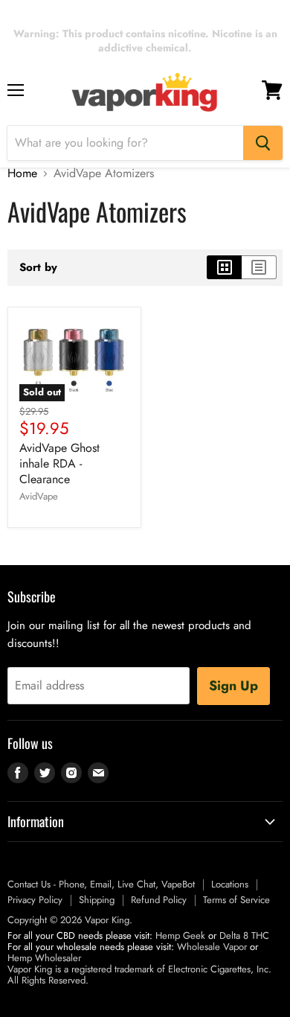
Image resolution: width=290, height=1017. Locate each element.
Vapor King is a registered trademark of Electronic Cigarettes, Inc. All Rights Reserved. (139, 974)
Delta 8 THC (244, 935)
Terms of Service (236, 900)
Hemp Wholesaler (44, 958)
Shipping (97, 900)
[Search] (263, 143)
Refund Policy (159, 900)
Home (22, 173)
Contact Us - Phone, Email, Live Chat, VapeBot (101, 884)
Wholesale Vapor (212, 947)
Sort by (38, 267)
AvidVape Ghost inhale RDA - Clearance (59, 463)
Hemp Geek (180, 935)
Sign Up (233, 685)
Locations (229, 884)
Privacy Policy (34, 900)
